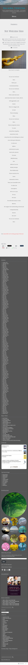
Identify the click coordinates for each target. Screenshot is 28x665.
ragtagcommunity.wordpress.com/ (9, 425)
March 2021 (5, 314)
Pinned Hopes (5, 474)
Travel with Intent (6, 434)
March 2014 (5, 411)
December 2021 (5, 303)
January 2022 (5, 302)
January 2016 (5, 386)
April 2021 (4, 312)
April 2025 (4, 267)
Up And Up (4, 482)
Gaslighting (18, 42)
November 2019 (6, 332)
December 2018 (5, 345)
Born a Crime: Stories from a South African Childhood (12, 450)
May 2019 (4, 339)
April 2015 (4, 397)
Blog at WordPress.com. (5, 659)
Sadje (4, 600)
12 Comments (14, 47)
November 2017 (6, 360)
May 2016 (4, 381)
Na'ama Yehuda (14, 8)
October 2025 (5, 262)
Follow (4, 561)
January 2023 (5, 288)
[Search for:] (6, 607)
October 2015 (5, 390)
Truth (19, 45)
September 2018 (6, 349)
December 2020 (5, 317)
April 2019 (4, 340)
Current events (13, 39)
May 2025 (4, 266)
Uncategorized (5, 641)
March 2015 (5, 398)
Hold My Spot (5, 475)
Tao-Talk (4, 433)
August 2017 (5, 364)
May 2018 (4, 353)
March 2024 (5, 273)
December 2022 (5, 289)
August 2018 (5, 350)
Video (4, 642)
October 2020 (5, 319)
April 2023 (4, 284)
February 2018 (5, 357)
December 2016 (5, 373)
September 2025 (6, 263)
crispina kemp (5, 421)
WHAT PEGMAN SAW (7, 422)
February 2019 (5, 343)
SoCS (24, 44)
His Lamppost (5, 481)
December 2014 (5, 400)
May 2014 (4, 408)
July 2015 (4, 393)
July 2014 (4, 406)
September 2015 (6, 391)
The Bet (4, 478)
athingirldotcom (6, 429)
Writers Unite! (5, 424)
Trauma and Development (17, 40)
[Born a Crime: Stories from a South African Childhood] (25, 453)
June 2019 (4, 338)
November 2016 (6, 374)
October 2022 (5, 291)
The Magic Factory (5, 445)
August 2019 (5, 336)
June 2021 (4, 310)
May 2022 (4, 297)
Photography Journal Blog (7, 431)
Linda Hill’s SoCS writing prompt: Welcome (13, 233)
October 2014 (5, 402)
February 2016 (5, 385)
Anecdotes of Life (7, 39)
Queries (4, 633)
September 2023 (6, 280)
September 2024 (6, 269)
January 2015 (5, 399)
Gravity (4, 484)
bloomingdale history (6, 420)
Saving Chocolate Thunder (7, 455)
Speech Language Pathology (8, 638)
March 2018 (5, 356)
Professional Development (7, 632)
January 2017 (5, 372)
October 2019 (5, 333)
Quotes (4, 634)
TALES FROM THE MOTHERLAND (9, 436)
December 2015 (5, 387)
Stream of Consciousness (12, 45)
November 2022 (6, 290)
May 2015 (4, 395)
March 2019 (5, 342)
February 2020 (5, 329)
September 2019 (6, 335)
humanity (5, 44)
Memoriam (5, 627)
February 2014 (5, 412)
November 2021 (6, 304)
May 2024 (4, 271)
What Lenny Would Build (10, 600)
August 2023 (5, 281)
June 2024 (4, 270)
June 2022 (4, 296)
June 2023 (4, 283)
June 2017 (4, 366)
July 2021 (4, 309)
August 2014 (5, 405)
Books (4, 619)
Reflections (10, 40)
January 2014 (5, 413)
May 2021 (4, 311)
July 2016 (4, 379)
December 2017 (5, 359)
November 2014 (6, 401)
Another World (5, 479)
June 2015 (4, 394)
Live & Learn (5, 426)
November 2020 (6, 318)
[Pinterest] (2, 570)
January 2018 (5, 358)
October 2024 (5, 268)
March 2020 (5, 328)
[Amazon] (5, 570)
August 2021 (5, 308)
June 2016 (4, 380)
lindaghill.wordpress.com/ (7, 435)
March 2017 (5, 370)
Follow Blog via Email (6, 552)
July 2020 (4, 323)
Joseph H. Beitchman (6, 462)
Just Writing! (5, 418)
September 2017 (6, 363)
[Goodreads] (7, 570)
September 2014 (6, 404)
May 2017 (4, 367)
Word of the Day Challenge (7, 427)
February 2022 (5, 301)
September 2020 (6, 321)
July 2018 (4, 351)
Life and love (19, 39)
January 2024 (5, 275)
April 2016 (4, 383)
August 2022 (5, 294)
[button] (14, 504)
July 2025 (4, 264)
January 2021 (5, 316)
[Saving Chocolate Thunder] (25, 458)
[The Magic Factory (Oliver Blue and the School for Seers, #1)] (25, 448)
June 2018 (4, 352)
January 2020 (5, 330)
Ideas (4, 624)
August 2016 (5, 378)
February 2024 (5, 274)
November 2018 (6, 346)
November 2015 (6, 388)
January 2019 (5, 344)
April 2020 (4, 326)
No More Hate (10, 44)
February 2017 (5, 371)
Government (23, 42)
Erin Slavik (4, 456)
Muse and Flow (5, 628)
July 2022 (4, 295)
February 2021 (5, 315)
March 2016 (5, 384)
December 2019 (5, 331)
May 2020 (4, 325)
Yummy (4, 646)
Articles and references (7, 618)
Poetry (6, 40)
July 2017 (4, 365)
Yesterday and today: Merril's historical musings (11, 440)
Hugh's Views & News (7, 438)
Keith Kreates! (5, 432)
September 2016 (6, 377)
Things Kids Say (6, 639)
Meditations (5, 626)
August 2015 (5, 392)
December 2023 (5, 276)
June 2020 (4, 324)
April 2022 (4, 298)
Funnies (4, 621)
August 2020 (5, 322)
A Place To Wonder (6, 439)
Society (21, 44)
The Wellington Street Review (8, 428)
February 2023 (5, 287)
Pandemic (15, 44)
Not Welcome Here (14, 31)
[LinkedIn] (9, 570)
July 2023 (4, 282)
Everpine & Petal (6, 419)
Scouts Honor (5, 480)
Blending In (5, 485)
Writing (23, 40)
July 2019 (4, 337)
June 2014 (4, 407)
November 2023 (6, 277)
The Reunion (5, 477)
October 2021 (5, 305)
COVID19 (8, 42)
